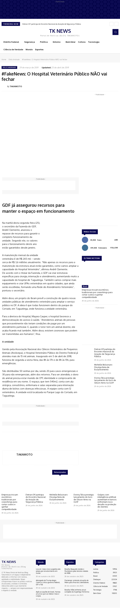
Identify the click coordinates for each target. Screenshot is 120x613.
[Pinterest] (101, 86)
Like (116, 240)
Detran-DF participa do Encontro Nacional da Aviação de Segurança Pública (51, 24)
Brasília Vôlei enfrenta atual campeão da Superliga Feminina (77, 591)
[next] (116, 24)
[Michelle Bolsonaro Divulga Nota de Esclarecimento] (87, 368)
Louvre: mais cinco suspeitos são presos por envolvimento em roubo (48, 571)
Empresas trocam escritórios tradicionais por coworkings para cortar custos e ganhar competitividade (97, 293)
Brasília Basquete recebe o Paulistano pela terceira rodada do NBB (76, 571)
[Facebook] (104, 32)
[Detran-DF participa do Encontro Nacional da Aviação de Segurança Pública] (87, 352)
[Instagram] (109, 32)
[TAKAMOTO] (4, 86)
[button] (115, 32)
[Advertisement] (38, 185)
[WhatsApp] (108, 86)
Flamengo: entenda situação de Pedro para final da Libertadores (77, 581)
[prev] (111, 24)
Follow (114, 248)
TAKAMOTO (16, 86)
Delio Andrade (14, 59)
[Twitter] (93, 86)
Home (4, 59)
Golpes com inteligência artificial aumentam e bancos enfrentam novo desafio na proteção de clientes (107, 500)
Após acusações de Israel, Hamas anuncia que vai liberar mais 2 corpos (48, 594)
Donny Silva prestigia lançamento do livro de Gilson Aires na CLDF (105, 380)
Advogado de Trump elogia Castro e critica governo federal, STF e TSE (48, 582)
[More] (115, 86)
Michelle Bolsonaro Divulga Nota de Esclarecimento (103, 367)
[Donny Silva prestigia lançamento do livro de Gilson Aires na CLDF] (87, 381)
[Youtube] (12, 595)
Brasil (85, 286)
